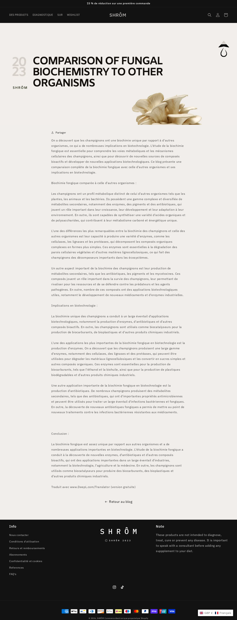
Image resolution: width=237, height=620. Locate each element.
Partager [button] (61, 132)
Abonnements (18, 554)
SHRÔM (100, 618)
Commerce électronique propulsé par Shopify (126, 618)
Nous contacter (19, 535)
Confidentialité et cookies (25, 561)
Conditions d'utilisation (24, 541)
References (16, 567)
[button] (210, 15)
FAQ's (12, 574)
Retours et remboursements (27, 548)
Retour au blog (120, 501)
